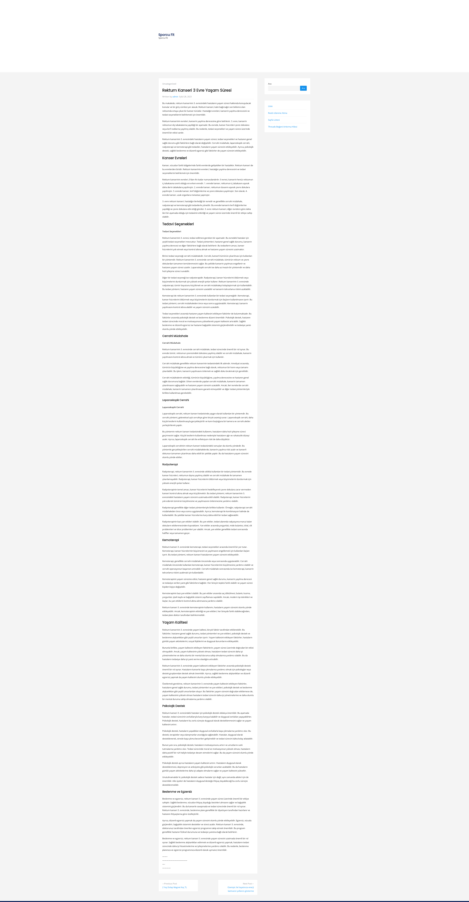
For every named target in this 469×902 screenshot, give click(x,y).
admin (175, 96)
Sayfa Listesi (274, 119)
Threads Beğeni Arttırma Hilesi (282, 126)
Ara (269, 83)
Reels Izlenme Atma (277, 113)
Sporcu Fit (166, 34)
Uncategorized (169, 83)
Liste (270, 106)
